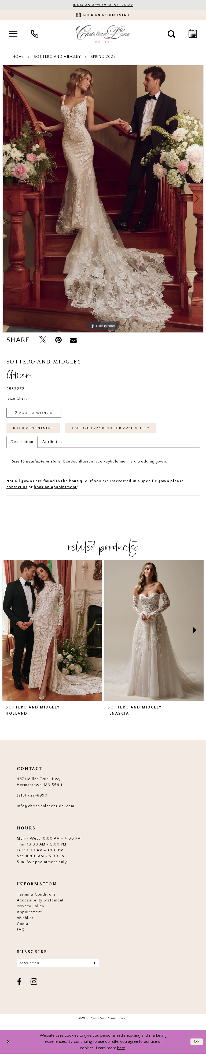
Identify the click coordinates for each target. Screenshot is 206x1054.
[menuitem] (13, 34)
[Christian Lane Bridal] (103, 34)
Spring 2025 (103, 57)
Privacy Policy (30, 906)
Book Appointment (33, 428)
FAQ (21, 930)
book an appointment (55, 487)
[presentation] (52, 630)
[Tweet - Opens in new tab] (43, 340)
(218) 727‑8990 (32, 795)
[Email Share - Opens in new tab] (73, 340)
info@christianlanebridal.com (45, 806)
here (121, 1048)
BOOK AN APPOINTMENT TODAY (103, 5)
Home (18, 57)
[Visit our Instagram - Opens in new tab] (34, 982)
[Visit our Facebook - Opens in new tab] (19, 982)
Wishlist (25, 918)
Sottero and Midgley (57, 57)
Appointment (29, 912)
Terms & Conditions (36, 894)
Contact (24, 924)
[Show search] (171, 34)
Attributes (52, 442)
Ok (197, 1041)
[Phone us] (34, 34)
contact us (16, 487)
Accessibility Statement (40, 900)
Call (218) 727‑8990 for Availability (111, 428)
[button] (13, 34)
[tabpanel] (103, 198)
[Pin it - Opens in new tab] (58, 340)
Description (22, 442)
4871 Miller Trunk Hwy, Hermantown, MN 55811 (39, 782)
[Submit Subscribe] (94, 963)
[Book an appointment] (193, 34)
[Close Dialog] (8, 1041)
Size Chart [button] (17, 398)
